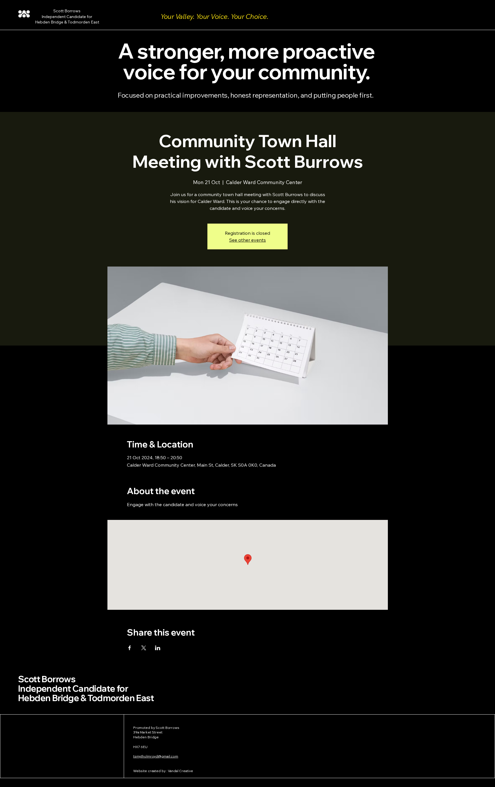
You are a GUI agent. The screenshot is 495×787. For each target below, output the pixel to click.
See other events (247, 240)
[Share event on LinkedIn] (157, 648)
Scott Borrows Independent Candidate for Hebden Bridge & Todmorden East (86, 688)
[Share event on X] (143, 648)
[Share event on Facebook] (129, 648)
